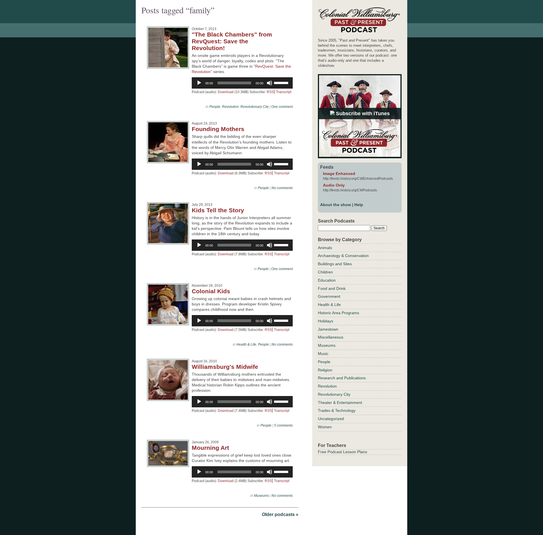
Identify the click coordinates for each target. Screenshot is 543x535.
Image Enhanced (339, 173)
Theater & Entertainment (340, 402)
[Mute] (269, 83)
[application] (242, 83)
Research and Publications (342, 378)
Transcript (283, 92)
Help (358, 204)
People (214, 107)
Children (325, 272)
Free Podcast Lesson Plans (342, 452)
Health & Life (246, 344)
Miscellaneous (330, 337)
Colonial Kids (211, 291)
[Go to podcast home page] (359, 32)
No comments (282, 188)
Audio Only (334, 185)
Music (323, 353)
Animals (325, 247)
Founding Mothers (218, 129)
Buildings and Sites (335, 264)
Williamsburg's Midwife (225, 366)
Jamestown (328, 329)
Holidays (325, 321)
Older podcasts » (280, 514)
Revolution (230, 107)
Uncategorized (331, 418)
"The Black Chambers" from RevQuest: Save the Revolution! (232, 41)
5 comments (283, 425)
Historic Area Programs (338, 313)
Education (327, 280)
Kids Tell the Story (218, 210)
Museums (261, 496)
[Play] (199, 83)
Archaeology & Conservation (343, 255)
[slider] (282, 82)
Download (226, 92)
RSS (270, 92)
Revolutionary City (254, 107)
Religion (325, 370)
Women (325, 427)
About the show (335, 204)
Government (329, 296)
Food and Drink (332, 288)
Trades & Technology (336, 410)
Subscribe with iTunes (362, 113)
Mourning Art (210, 447)
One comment (282, 107)
